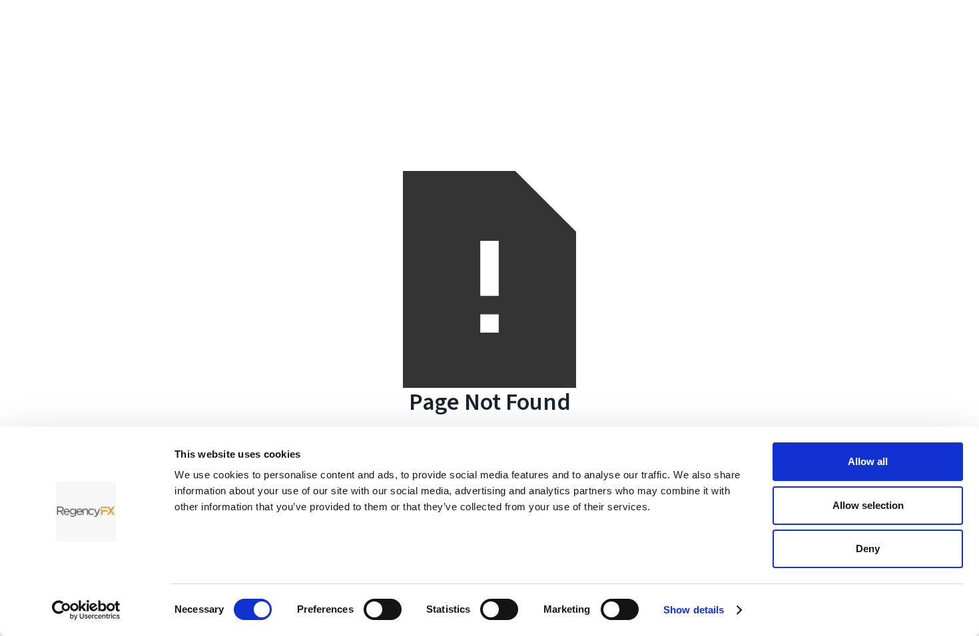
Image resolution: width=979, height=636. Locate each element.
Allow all (868, 461)
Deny (868, 548)
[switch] (383, 609)
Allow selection (868, 505)
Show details (693, 609)
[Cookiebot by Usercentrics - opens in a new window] (86, 610)
